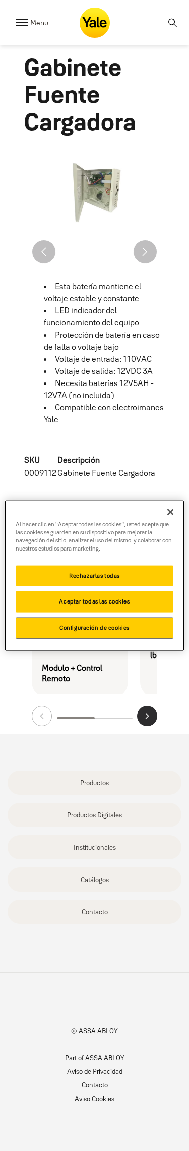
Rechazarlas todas (94, 575)
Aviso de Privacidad (94, 1071)
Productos (94, 783)
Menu (39, 22)
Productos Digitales (94, 815)
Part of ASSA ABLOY (94, 1058)
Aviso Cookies (94, 1098)
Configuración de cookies (94, 627)
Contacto (95, 912)
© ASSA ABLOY (94, 1031)
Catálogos (95, 879)
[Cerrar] (170, 512)
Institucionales (95, 847)
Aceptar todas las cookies (94, 601)
